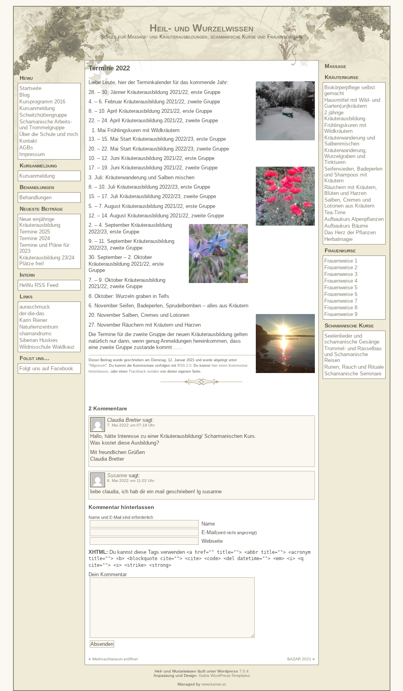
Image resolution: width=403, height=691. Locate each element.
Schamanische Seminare (352, 374)
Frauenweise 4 (340, 281)
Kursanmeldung (37, 108)
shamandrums (35, 333)
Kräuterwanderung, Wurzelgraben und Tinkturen (345, 156)
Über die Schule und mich (48, 134)
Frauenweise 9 (340, 314)
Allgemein (97, 366)
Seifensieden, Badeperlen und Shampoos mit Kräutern (353, 175)
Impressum (32, 154)
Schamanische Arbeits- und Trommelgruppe (45, 124)
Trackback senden (144, 371)
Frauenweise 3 (340, 274)
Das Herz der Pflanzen (350, 232)
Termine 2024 (34, 238)
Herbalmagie (338, 239)
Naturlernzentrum (38, 327)
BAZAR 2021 (299, 659)
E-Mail (228, 532)
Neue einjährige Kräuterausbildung (39, 222)
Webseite (211, 541)
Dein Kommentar (108, 574)
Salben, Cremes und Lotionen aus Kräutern (349, 203)
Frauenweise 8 (340, 308)
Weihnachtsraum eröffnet (115, 659)
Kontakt (28, 141)
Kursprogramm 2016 (42, 102)
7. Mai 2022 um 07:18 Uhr (131, 425)
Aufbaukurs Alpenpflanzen (354, 219)
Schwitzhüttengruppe (43, 115)
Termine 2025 (34, 232)
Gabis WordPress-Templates (224, 675)
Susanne (117, 475)
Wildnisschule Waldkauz (47, 347)
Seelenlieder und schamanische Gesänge (351, 339)
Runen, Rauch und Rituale (354, 367)
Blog (24, 95)
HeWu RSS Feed (38, 285)
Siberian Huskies (38, 340)
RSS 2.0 (184, 366)
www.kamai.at (214, 684)
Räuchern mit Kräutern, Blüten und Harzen (350, 190)
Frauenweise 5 (340, 287)
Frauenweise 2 (340, 267)
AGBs (26, 148)
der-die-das (31, 313)
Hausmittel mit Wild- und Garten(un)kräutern (352, 103)
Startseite (30, 88)
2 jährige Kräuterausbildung (344, 115)
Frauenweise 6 (340, 294)
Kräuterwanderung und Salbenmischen (349, 141)
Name (207, 524)
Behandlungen (35, 197)
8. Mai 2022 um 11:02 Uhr (130, 480)
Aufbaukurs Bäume (346, 226)
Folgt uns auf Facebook (46, 368)
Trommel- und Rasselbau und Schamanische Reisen (352, 354)
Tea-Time (335, 212)
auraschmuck (34, 307)
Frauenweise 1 (340, 261)
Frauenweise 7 (340, 301)
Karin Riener (33, 320)
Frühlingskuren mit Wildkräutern (345, 128)
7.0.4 (233, 671)
